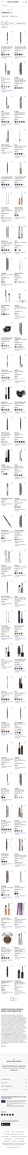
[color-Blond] (19, 250)
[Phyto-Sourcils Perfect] (7, 682)
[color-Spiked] (19, 699)
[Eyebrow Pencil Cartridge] (20, 521)
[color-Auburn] (21, 184)
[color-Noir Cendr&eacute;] (24, 122)
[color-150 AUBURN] (15, 797)
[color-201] (15, 539)
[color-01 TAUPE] (2, 636)
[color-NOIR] (10, 218)
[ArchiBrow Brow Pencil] (20, 37)
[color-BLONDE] (4, 54)
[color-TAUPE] (6, 54)
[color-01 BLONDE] (15, 379)
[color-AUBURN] (2, 54)
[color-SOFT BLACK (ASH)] (19, 507)
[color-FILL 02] (21, 863)
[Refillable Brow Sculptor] (20, 423)
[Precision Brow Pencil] (7, 587)
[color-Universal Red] (4, 250)
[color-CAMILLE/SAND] (2, 990)
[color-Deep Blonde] (6, 861)
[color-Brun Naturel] (19, 122)
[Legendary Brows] (20, 198)
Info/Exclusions (14, 1070)
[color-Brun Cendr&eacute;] (21, 122)
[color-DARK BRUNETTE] (4, 895)
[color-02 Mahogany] (6, 410)
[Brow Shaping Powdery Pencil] (7, 779)
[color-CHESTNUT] (8, 829)
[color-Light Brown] (21, 282)
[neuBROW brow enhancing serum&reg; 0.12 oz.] (20, 296)
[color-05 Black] (8, 377)
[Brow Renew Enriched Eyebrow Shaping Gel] (20, 845)
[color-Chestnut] (19, 442)
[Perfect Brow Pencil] (7, 37)
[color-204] (17, 539)
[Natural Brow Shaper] (7, 393)
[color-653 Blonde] (6, 122)
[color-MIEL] (4, 218)
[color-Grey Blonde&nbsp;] (17, 347)
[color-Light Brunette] (2, 314)
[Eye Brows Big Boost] (20, 682)
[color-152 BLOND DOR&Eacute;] (17, 797)
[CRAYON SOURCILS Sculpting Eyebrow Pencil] (20, 102)
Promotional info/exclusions (13, 1106)
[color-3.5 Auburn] (19, 573)
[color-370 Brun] (6, 474)
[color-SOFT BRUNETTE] (17, 507)
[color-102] (17, 633)
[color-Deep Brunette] (4, 861)
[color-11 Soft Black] (2, 410)
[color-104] (21, 633)
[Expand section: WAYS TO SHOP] (14, 1090)
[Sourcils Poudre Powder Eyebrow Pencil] (7, 102)
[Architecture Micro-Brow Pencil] (7, 811)
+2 (23, 87)
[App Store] (5, 1124)
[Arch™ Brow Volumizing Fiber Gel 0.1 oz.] (20, 748)
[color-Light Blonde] (17, 282)
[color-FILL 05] (17, 863)
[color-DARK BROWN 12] (15, 893)
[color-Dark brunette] (6, 442)
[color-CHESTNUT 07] (17, 893)
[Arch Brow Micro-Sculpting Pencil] (7, 713)
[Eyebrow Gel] (20, 617)
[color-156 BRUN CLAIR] (21, 797)
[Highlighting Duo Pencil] (7, 972)
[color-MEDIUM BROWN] (8, 54)
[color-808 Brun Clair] (21, 88)
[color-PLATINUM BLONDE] (6, 895)
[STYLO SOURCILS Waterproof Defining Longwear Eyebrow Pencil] (20, 68)
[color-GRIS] (8, 218)
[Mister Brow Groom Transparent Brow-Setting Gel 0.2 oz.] (7, 556)
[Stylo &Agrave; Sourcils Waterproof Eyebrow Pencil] (7, 198)
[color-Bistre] (15, 122)
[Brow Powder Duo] (7, 329)
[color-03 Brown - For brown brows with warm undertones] (19, 154)
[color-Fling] (6, 86)
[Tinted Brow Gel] (20, 167)
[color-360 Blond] (4, 474)
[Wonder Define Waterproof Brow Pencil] (20, 456)
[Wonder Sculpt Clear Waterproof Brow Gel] (20, 587)
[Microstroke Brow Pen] (7, 167)
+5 (10, 184)
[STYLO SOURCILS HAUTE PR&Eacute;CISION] (20, 779)
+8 (10, 86)
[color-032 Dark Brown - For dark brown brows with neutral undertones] (21, 154)
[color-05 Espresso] (8, 410)
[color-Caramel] (17, 54)
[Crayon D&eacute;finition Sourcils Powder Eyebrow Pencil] (7, 617)
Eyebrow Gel (5, 16)
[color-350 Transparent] (2, 474)
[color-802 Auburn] (15, 88)
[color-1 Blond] (2, 699)
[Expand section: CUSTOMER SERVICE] (14, 1079)
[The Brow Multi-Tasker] (7, 361)
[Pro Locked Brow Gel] (7, 650)
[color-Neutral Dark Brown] (8, 250)
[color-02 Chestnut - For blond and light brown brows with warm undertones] (17, 154)
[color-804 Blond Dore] (17, 88)
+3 (10, 54)
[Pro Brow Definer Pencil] (7, 68)
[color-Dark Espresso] (15, 573)
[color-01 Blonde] (2, 377)
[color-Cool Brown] (21, 347)
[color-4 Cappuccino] (8, 699)
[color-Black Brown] (2, 250)
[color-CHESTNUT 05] (4, 797)
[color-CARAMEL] (21, 410)
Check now (21, 1106)
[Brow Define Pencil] (20, 877)
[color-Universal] (17, 250)
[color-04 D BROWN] (21, 379)
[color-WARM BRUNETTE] (4, 282)
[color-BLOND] (2, 218)
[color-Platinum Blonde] (2, 731)
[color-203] (21, 539)
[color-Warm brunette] (4, 442)
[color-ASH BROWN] (2, 345)
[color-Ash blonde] (2, 442)
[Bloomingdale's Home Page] (13, 2)
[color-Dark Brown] (17, 215)
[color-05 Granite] (24, 442)
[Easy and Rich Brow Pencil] (20, 713)
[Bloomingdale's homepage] (2, 10)
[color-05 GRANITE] (24, 379)
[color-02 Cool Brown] (17, 475)
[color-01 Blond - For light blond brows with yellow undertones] (15, 154)
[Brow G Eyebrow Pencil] (20, 361)
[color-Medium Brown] (24, 282)
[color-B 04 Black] (19, 732)
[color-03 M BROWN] (19, 379)
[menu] (2, 2)
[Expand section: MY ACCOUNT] (14, 1083)
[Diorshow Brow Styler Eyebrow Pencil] (20, 135)
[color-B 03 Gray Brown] (17, 732)
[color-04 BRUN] (8, 636)
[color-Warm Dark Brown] (6, 250)
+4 (23, 54)
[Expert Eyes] (7, 489)
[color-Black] (15, 250)
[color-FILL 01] (15, 863)
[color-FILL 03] (19, 863)
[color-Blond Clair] (17, 122)
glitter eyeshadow (8, 1034)
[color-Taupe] (21, 54)
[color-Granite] (19, 54)
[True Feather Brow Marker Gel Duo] (7, 423)
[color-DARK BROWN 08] (2, 797)
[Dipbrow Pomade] (20, 393)
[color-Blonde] (15, 54)
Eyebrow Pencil (14, 16)
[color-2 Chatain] (4, 699)
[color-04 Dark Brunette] (6, 377)
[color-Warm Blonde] (6, 731)
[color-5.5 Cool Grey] (21, 573)
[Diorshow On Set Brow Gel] (20, 232)
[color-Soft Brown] (15, 215)
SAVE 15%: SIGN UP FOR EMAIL (14, 1061)
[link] (7, 52)
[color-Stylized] (17, 699)
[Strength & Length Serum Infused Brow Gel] (20, 972)
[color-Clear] (8, 314)
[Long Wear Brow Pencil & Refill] (20, 329)
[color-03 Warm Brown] (19, 475)
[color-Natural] (4, 538)
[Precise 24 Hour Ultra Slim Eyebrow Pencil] (7, 232)
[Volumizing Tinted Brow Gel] (20, 650)
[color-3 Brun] (6, 699)
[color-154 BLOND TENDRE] (19, 797)
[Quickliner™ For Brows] (20, 556)
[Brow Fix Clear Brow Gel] (7, 909)
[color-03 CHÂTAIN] (6, 636)
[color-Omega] (4, 86)
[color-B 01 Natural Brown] (15, 732)
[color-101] (15, 633)
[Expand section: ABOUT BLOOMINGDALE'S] (14, 1086)
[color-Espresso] (17, 184)
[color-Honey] (19, 282)
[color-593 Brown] (4, 122)
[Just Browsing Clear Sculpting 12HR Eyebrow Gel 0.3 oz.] (20, 938)
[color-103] (19, 633)
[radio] (2, 54)
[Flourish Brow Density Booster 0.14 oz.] (20, 909)
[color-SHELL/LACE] (4, 990)
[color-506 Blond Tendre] (19, 88)
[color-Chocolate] (8, 184)
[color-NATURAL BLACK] (8, 895)
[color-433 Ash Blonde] (2, 122)
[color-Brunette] (2, 86)
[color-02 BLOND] (4, 636)
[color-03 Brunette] (4, 377)
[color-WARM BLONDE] (2, 282)
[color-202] (19, 539)
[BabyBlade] (20, 264)
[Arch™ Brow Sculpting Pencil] (7, 264)
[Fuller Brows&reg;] (7, 845)
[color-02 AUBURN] (17, 379)
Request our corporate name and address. (15, 1144)
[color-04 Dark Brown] (21, 475)
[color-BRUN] (6, 218)
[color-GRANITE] (4, 829)
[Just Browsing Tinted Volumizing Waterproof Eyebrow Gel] (20, 811)
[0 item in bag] (26, 2)
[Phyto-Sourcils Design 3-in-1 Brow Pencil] (7, 748)
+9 (23, 347)
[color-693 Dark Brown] (8, 122)
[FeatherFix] (7, 296)
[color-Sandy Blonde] (17, 573)
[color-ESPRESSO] (6, 829)
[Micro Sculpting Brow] (7, 135)
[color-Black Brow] (4, 314)
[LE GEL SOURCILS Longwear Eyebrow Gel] (7, 456)
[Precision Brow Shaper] (7, 521)
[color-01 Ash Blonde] (15, 475)
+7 (23, 409)
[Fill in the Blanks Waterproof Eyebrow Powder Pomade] (7, 938)
